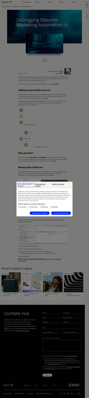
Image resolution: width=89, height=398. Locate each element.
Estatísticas (44, 207)
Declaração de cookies (40, 185)
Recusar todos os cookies (39, 213)
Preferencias (33, 207)
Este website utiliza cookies (24, 185)
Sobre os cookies (58, 184)
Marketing (55, 207)
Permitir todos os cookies (61, 213)
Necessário (23, 207)
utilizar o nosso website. (31, 200)
